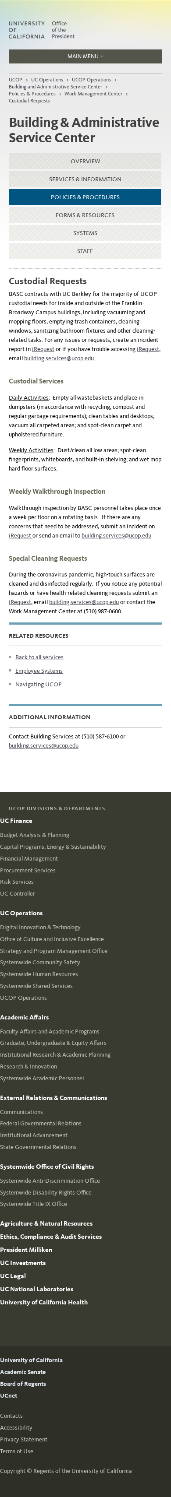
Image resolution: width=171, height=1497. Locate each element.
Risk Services (17, 882)
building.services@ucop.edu (116, 535)
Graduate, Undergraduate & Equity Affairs (53, 1043)
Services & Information (85, 179)
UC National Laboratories (36, 1289)
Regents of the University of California (82, 1471)
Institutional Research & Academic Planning (55, 1054)
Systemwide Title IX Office (33, 1204)
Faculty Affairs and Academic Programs (50, 1031)
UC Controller (17, 893)
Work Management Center (93, 94)
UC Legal (13, 1276)
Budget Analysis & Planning (34, 835)
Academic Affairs (24, 1017)
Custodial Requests (29, 101)
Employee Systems (39, 671)
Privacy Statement (23, 1439)
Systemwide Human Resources (39, 974)
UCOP (15, 80)
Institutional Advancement (34, 1135)
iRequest (43, 349)
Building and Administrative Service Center (55, 87)
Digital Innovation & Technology (40, 927)
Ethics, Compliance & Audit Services (51, 1236)
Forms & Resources (85, 215)
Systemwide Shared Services (36, 986)
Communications (21, 1112)
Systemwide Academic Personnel (42, 1078)
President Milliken (26, 1250)
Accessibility (16, 1427)
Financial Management (29, 858)
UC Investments (23, 1263)
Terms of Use (16, 1451)
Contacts (11, 1416)
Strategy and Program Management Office (53, 951)
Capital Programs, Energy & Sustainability (53, 846)
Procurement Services (28, 870)
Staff (85, 251)
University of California (31, 1360)
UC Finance (16, 821)
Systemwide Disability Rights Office (46, 1192)
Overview (85, 161)
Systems (85, 233)
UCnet (8, 1395)
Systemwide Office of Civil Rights (47, 1166)
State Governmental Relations (38, 1147)
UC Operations (47, 80)
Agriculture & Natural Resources (46, 1223)
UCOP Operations (91, 80)
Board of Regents (23, 1384)
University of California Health (44, 1302)
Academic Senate (23, 1372)
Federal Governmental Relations (41, 1123)
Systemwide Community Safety (40, 962)
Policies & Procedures (32, 94)
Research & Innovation (28, 1066)
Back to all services (39, 657)
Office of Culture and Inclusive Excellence (52, 939)
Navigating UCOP (38, 684)
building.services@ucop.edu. (59, 358)
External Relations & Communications (53, 1098)
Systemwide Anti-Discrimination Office (50, 1180)
